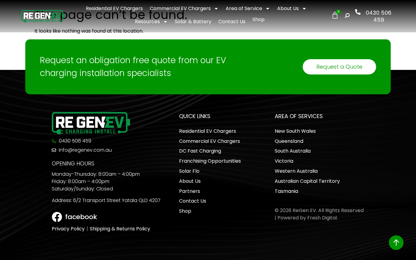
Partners (189, 191)
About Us (288, 8)
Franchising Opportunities (210, 160)
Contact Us (231, 21)
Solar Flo (189, 171)
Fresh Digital (322, 217)
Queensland (289, 141)
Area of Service (244, 8)
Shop (258, 19)
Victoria (284, 160)
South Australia (293, 150)
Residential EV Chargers (114, 8)
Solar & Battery (193, 21)
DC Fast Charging (200, 150)
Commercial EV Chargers (180, 8)
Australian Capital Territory (307, 181)
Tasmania (286, 191)
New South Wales (295, 131)
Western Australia (296, 171)
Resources (147, 21)
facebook (81, 217)
